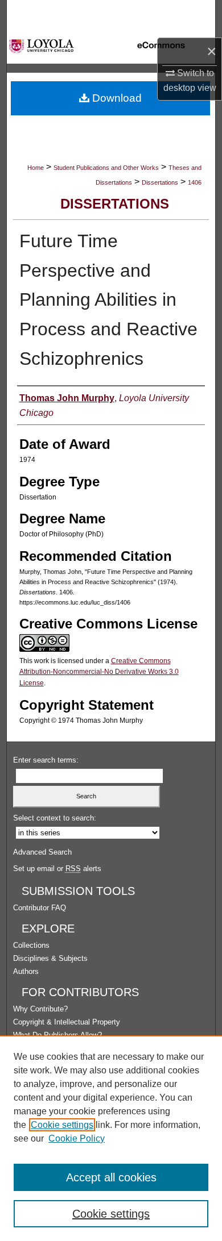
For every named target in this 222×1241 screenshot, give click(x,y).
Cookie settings (62, 1125)
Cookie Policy (76, 1138)
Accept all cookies (111, 1177)
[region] (111, 1138)
